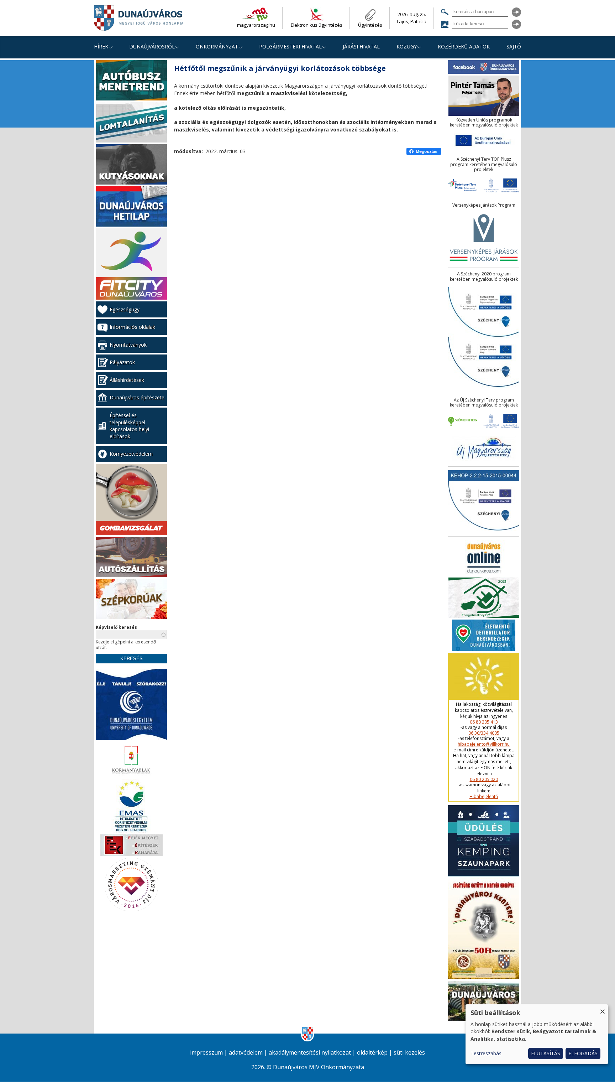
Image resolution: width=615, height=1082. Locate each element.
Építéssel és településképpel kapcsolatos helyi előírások (129, 426)
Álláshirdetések (127, 380)
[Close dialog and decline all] (602, 1008)
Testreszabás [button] (486, 1053)
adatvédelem (246, 1052)
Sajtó (513, 46)
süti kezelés (409, 1052)
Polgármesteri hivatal (290, 46)
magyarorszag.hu (256, 25)
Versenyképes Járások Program (483, 205)
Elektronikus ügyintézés (316, 25)
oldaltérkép (372, 1052)
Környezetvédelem (131, 453)
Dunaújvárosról (152, 46)
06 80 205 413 (484, 722)
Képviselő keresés (116, 627)
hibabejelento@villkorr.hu (484, 744)
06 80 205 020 (484, 779)
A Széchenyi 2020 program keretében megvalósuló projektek (484, 276)
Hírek (101, 46)
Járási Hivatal (361, 46)
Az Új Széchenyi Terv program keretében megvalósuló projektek (484, 403)
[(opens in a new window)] (423, 151)
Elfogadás (583, 1053)
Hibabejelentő (483, 796)
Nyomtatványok (128, 344)
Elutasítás (545, 1053)
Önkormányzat (217, 46)
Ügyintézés (370, 25)
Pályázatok (122, 362)
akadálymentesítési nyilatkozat (310, 1052)
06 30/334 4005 (483, 733)
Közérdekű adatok (464, 46)
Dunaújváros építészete (137, 397)
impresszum (206, 1052)
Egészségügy (125, 309)
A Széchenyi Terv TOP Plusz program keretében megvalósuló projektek (483, 164)
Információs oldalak (132, 326)
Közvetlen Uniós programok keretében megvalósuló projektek (484, 123)
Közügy (406, 46)
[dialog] (537, 1034)
